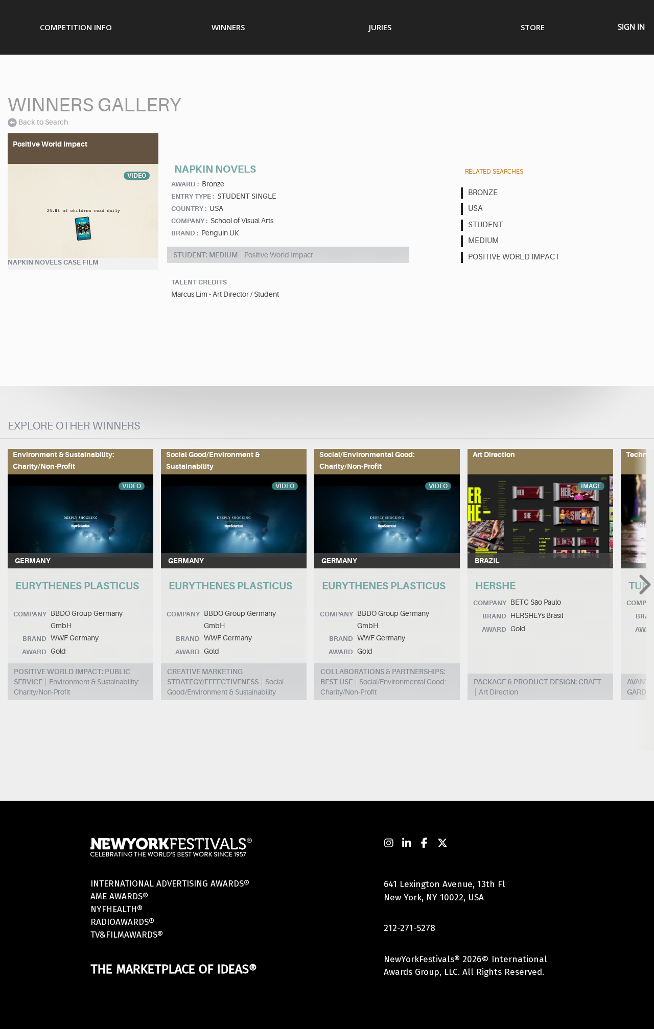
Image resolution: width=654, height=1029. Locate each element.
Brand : (184, 233)
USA (475, 208)
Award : (185, 184)
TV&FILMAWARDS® (126, 934)
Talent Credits (199, 282)
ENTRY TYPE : (192, 196)
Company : (189, 221)
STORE (533, 27)
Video (136, 175)
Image (591, 486)
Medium (483, 240)
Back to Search (43, 122)
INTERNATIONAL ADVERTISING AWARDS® (169, 883)
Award (34, 652)
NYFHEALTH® (116, 909)
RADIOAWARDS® (122, 922)
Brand (34, 638)
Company (29, 614)
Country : (188, 208)
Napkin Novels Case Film (53, 262)
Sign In (631, 26)
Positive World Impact (513, 257)
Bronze (483, 192)
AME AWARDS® (119, 896)
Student (485, 225)
